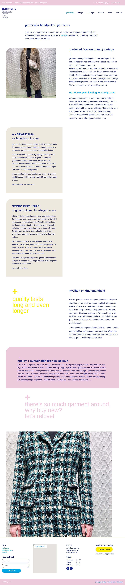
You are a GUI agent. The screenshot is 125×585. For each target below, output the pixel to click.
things (80, 13)
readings (90, 13)
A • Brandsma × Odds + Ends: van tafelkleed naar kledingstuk (24, 3)
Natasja (64, 35)
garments (70, 13)
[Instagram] (67, 568)
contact (119, 13)
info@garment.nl (71, 552)
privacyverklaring (100, 582)
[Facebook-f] (71, 568)
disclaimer (120, 582)
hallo (110, 13)
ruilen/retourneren (7, 550)
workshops (5, 548)
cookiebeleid (111, 582)
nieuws (101, 13)
